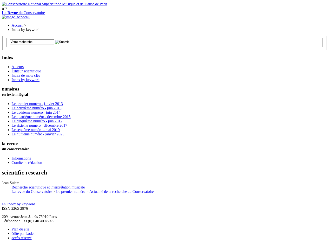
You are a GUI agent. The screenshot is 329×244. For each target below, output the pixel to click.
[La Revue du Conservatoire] (16, 17)
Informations (21, 158)
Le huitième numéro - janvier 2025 (38, 134)
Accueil (17, 25)
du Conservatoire (23, 13)
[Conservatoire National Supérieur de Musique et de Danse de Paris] (54, 4)
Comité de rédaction (27, 162)
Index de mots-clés (26, 75)
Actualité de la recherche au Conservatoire (121, 191)
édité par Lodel (23, 233)
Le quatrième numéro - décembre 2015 (41, 117)
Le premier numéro (70, 191)
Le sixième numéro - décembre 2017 (39, 125)
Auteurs (18, 67)
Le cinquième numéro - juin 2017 (37, 121)
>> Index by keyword (18, 204)
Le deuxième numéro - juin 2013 (36, 108)
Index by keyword (25, 80)
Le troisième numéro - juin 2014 (36, 112)
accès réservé (22, 238)
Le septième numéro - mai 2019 (36, 130)
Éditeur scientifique (26, 71)
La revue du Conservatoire (32, 191)
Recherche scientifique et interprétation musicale (48, 187)
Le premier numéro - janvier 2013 (37, 104)
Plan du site (20, 229)
